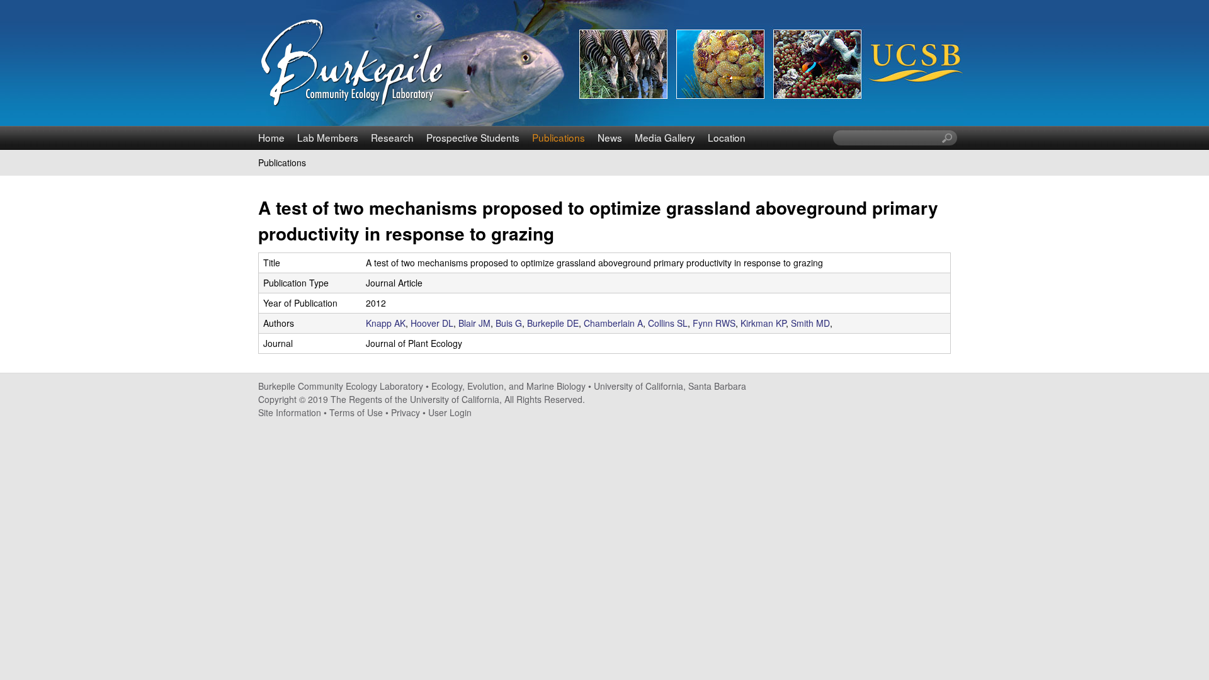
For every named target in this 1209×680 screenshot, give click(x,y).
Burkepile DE (553, 323)
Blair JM (474, 323)
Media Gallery (665, 137)
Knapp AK (386, 323)
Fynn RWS (714, 323)
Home (271, 137)
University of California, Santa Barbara (670, 386)
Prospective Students (472, 137)
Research (392, 137)
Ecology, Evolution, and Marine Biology (508, 386)
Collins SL (668, 323)
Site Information (289, 412)
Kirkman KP (763, 323)
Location (727, 137)
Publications (558, 137)
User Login (450, 412)
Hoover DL (432, 323)
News (610, 137)
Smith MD (810, 323)
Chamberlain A (613, 323)
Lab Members (327, 137)
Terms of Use (356, 412)
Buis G (509, 323)
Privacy (405, 412)
